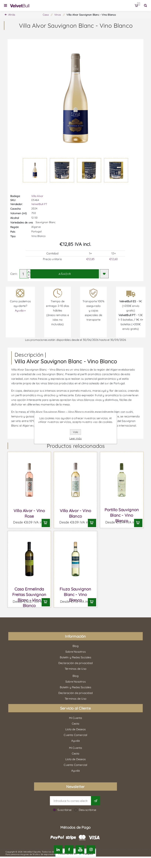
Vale (75, 432)
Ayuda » (20, 310)
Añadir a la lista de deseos (104, 273)
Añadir (65, 274)
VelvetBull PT (39, 204)
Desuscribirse (87, 810)
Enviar (95, 800)
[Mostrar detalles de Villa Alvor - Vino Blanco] (75, 480)
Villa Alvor (37, 196)
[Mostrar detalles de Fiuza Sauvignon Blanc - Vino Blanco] (75, 559)
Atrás (11, 14)
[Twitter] (58, 849)
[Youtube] (80, 849)
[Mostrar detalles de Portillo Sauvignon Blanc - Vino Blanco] (121, 480)
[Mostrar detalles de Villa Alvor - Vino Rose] (29, 480)
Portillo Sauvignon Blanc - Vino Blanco (122, 515)
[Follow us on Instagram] (91, 849)
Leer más (75, 438)
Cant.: (14, 273)
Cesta (138, 4)
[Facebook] (69, 849)
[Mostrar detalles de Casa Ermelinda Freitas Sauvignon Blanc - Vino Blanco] (29, 559)
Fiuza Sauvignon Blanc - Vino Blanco (75, 594)
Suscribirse (64, 810)
